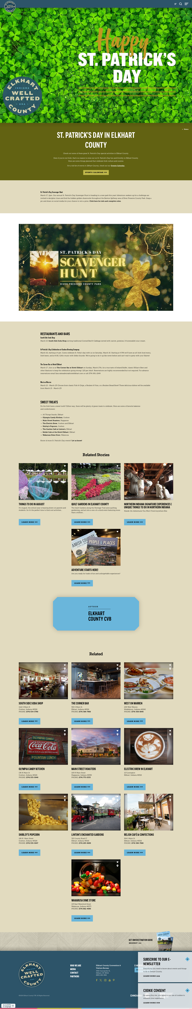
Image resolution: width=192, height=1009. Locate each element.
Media (73, 969)
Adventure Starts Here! (84, 570)
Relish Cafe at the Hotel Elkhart (56, 432)
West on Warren (45, 382)
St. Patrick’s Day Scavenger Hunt (51, 192)
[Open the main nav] (186, 3)
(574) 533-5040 (32, 777)
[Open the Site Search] (180, 4)
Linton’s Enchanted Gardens (87, 835)
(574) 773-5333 (85, 777)
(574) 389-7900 (85, 712)
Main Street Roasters (51, 421)
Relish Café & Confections (139, 835)
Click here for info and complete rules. (105, 201)
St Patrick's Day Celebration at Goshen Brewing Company (59, 349)
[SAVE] (65, 466)
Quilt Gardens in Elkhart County (90, 504)
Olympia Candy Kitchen (52, 418)
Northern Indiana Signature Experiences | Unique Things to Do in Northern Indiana (148, 505)
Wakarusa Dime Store (51, 435)
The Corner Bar (80, 703)
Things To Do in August (31, 504)
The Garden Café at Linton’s (54, 429)
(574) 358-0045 (137, 712)
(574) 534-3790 (32, 712)
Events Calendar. (118, 166)
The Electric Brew (50, 423)
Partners (74, 976)
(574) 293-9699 (85, 843)
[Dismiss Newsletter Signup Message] (187, 959)
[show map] (65, 669)
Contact (74, 972)
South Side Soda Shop (47, 337)
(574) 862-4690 (85, 909)
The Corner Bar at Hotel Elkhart (51, 364)
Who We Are (75, 965)
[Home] (31, 974)
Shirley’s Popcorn (50, 426)
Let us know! (77, 441)
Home (185, 129)
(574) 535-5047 (32, 843)
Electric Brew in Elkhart (138, 769)
